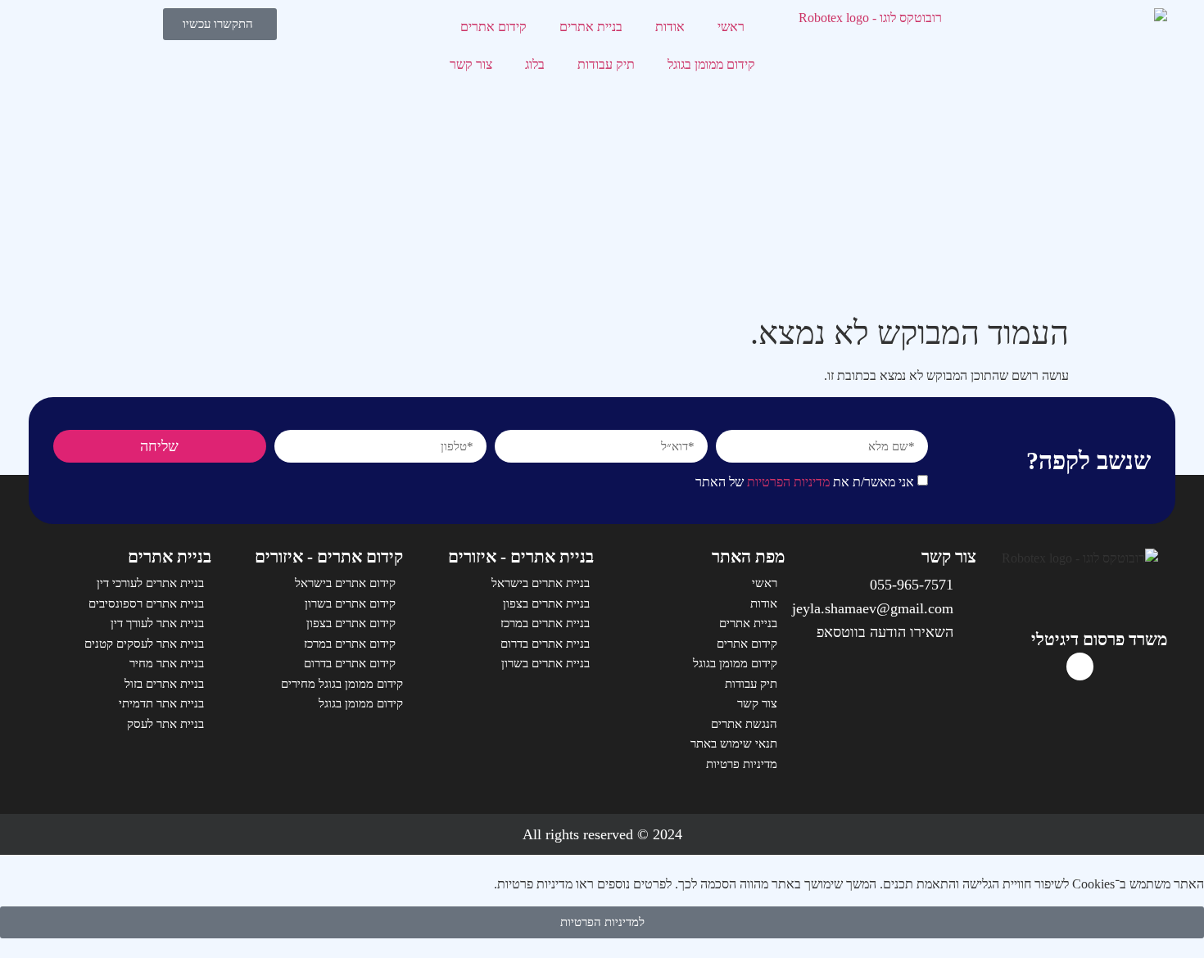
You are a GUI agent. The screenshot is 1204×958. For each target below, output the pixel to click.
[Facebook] (1080, 666)
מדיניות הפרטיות (788, 483)
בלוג (535, 64)
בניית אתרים (590, 27)
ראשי (731, 27)
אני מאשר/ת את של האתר (804, 483)
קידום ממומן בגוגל (711, 64)
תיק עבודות (606, 64)
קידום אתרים (493, 27)
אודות (670, 27)
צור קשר (471, 64)
